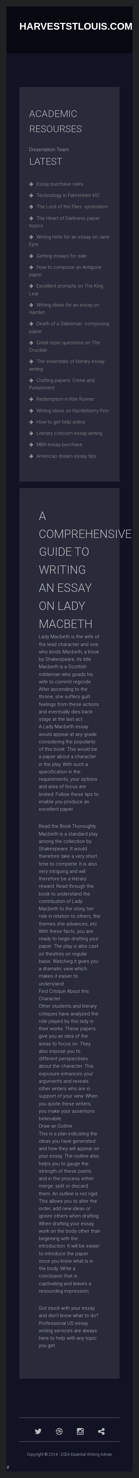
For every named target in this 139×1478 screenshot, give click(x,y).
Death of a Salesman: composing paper (69, 327)
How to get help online (61, 422)
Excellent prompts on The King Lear (66, 289)
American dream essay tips (66, 456)
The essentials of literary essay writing (66, 365)
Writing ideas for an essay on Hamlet (64, 308)
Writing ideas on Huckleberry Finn (73, 411)
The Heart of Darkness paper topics (64, 222)
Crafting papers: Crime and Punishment (62, 384)
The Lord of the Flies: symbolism (72, 207)
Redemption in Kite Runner (65, 399)
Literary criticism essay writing (69, 433)
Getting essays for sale (62, 256)
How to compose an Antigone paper (65, 271)
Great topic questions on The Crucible (64, 346)
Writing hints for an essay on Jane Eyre (69, 240)
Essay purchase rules (60, 184)
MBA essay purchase (59, 444)
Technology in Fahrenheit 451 (68, 195)
